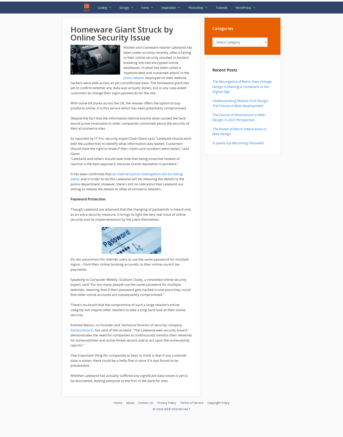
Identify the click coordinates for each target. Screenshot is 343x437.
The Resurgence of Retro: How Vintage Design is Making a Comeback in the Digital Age (242, 86)
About (130, 403)
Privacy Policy (166, 403)
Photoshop (195, 8)
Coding (102, 8)
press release (133, 77)
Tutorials (222, 8)
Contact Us (145, 403)
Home (118, 403)
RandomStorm (81, 330)
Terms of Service (191, 403)
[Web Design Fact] (87, 7)
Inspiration (168, 8)
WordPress (243, 8)
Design (124, 8)
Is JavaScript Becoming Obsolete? (238, 143)
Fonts (145, 8)
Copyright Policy (218, 403)
